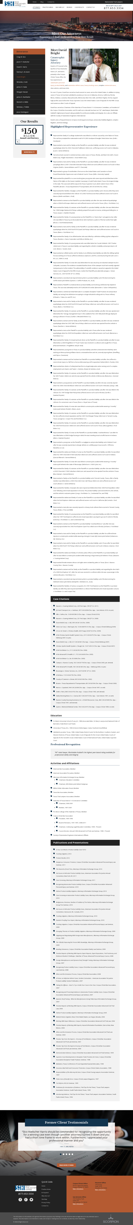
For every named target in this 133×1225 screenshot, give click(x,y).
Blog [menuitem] (42, 2)
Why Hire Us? (46, 1196)
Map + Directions (78, 1189)
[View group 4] (69, 1154)
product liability (60, 85)
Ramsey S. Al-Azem (23, 72)
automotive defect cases (76, 85)
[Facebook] (20, 1199)
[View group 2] (63, 1154)
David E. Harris (22, 67)
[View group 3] (66, 1154)
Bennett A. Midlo (22, 102)
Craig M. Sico (21, 57)
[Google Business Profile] (26, 1199)
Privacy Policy (46, 1202)
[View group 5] (72, 1154)
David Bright (21, 77)
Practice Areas (46, 1189)
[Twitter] (31, 1199)
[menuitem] (38, 7)
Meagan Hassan (22, 92)
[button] (18, 142)
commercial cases (110, 85)
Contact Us (45, 1206)
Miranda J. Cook (22, 82)
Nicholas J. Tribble (23, 107)
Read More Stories (66, 1165)
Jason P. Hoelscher (23, 62)
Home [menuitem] (34, 2)
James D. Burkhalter (23, 97)
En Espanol (45, 1192)
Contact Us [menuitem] (50, 2)
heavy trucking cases (91, 85)
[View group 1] (60, 1154)
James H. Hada (22, 87)
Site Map (44, 1199)
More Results (29, 152)
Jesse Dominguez (22, 112)
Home (43, 1186)
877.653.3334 (114, 8)
